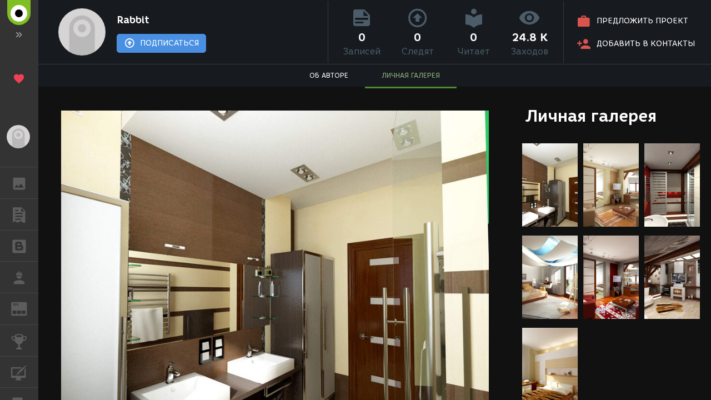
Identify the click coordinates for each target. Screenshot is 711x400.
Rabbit (133, 20)
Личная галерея (591, 116)
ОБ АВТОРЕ (328, 75)
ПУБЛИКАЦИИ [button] (19, 214)
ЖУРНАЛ (25, 308)
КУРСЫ (19, 372)
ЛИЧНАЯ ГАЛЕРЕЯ (411, 75)
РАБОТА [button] (19, 277)
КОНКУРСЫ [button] (19, 340)
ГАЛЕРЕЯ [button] (19, 182)
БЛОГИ (19, 246)
